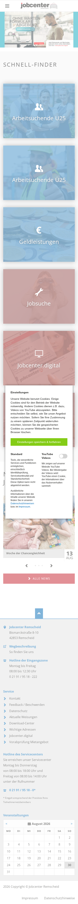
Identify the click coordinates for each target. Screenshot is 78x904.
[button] (39, 442)
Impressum (24, 506)
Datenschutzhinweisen (22, 503)
